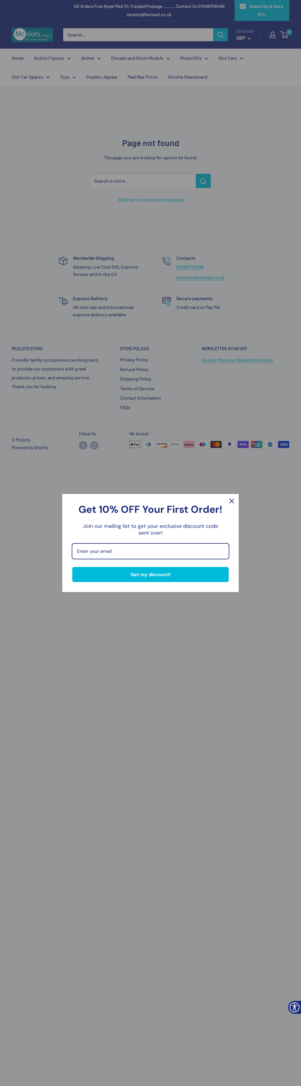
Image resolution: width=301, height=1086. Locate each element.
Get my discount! (151, 574)
